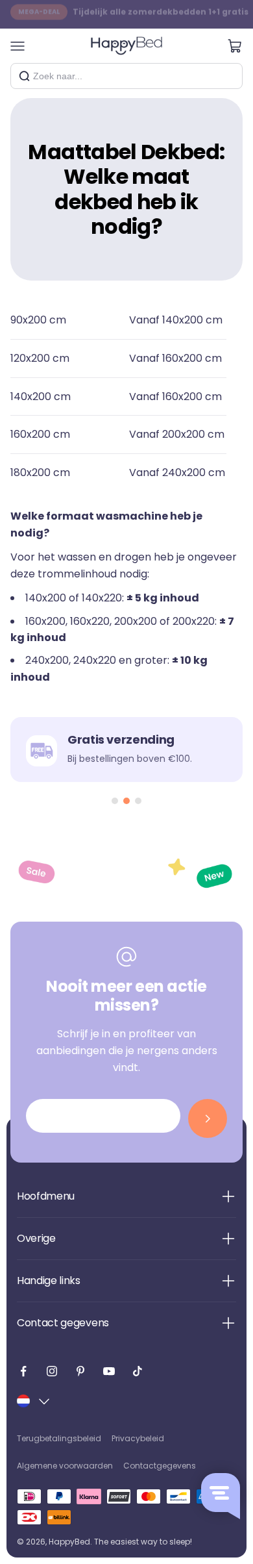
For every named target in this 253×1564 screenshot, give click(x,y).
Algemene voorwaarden (65, 1465)
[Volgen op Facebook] (23, 1371)
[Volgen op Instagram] (51, 1371)
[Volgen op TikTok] (137, 1371)
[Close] (227, 76)
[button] (115, 801)
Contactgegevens (159, 1465)
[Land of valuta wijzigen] (34, 1401)
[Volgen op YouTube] (108, 1371)
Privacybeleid (138, 1438)
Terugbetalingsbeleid (59, 1438)
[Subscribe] (207, 1118)
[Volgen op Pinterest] (80, 1371)
